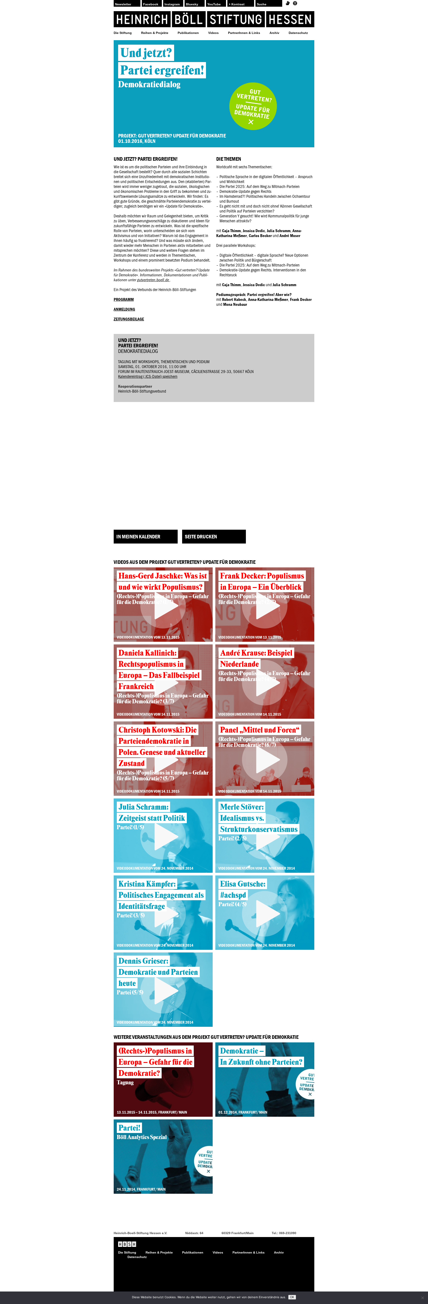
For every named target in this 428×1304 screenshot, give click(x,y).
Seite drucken (201, 536)
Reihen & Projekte (154, 33)
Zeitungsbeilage (129, 319)
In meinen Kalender (138, 536)
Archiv (274, 33)
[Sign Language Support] (288, 3)
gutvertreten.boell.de (153, 279)
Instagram (172, 4)
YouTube (214, 4)
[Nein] (422, 1298)
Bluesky (192, 4)
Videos (213, 33)
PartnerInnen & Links (244, 33)
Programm (124, 299)
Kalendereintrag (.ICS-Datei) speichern (147, 376)
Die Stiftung (123, 33)
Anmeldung (124, 309)
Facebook (150, 4)
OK (292, 1297)
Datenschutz (298, 33)
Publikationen (188, 33)
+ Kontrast (237, 4)
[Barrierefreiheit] (295, 3)
